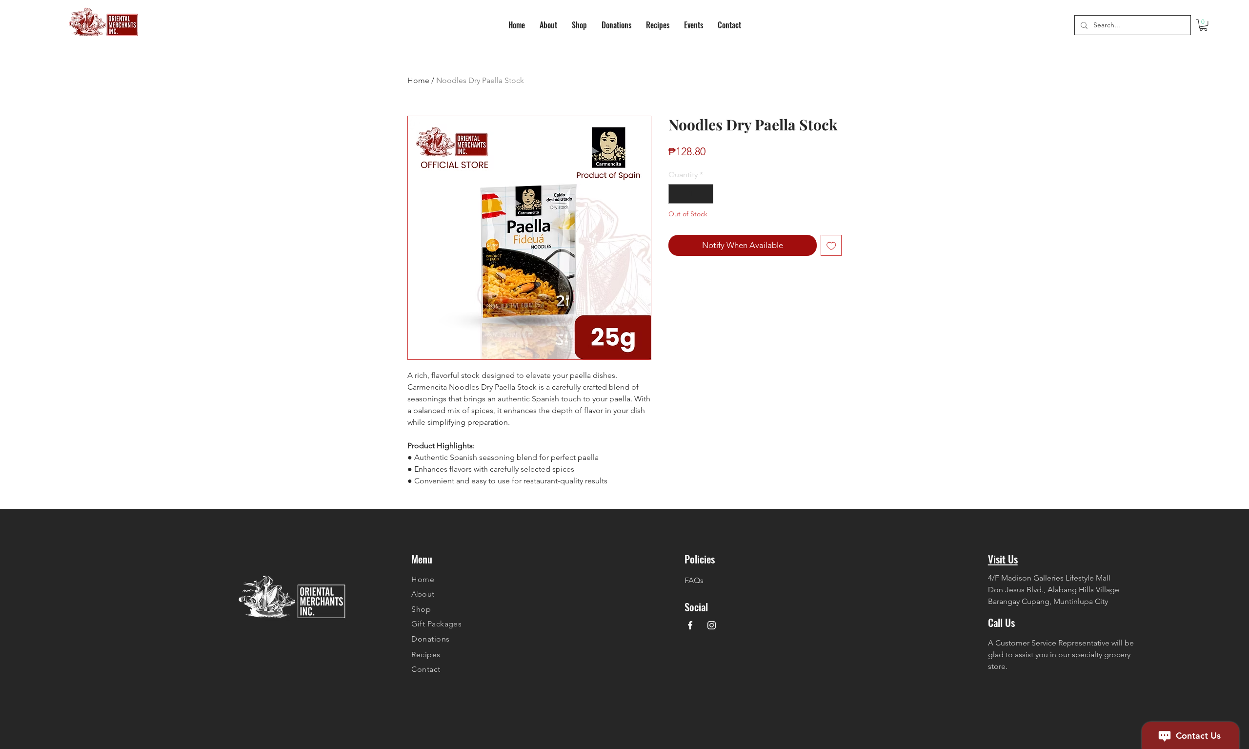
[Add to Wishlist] (831, 245)
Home (418, 80)
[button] (1203, 25)
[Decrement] (677, 194)
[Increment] (705, 194)
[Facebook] (690, 625)
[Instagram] (711, 625)
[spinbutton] (691, 194)
